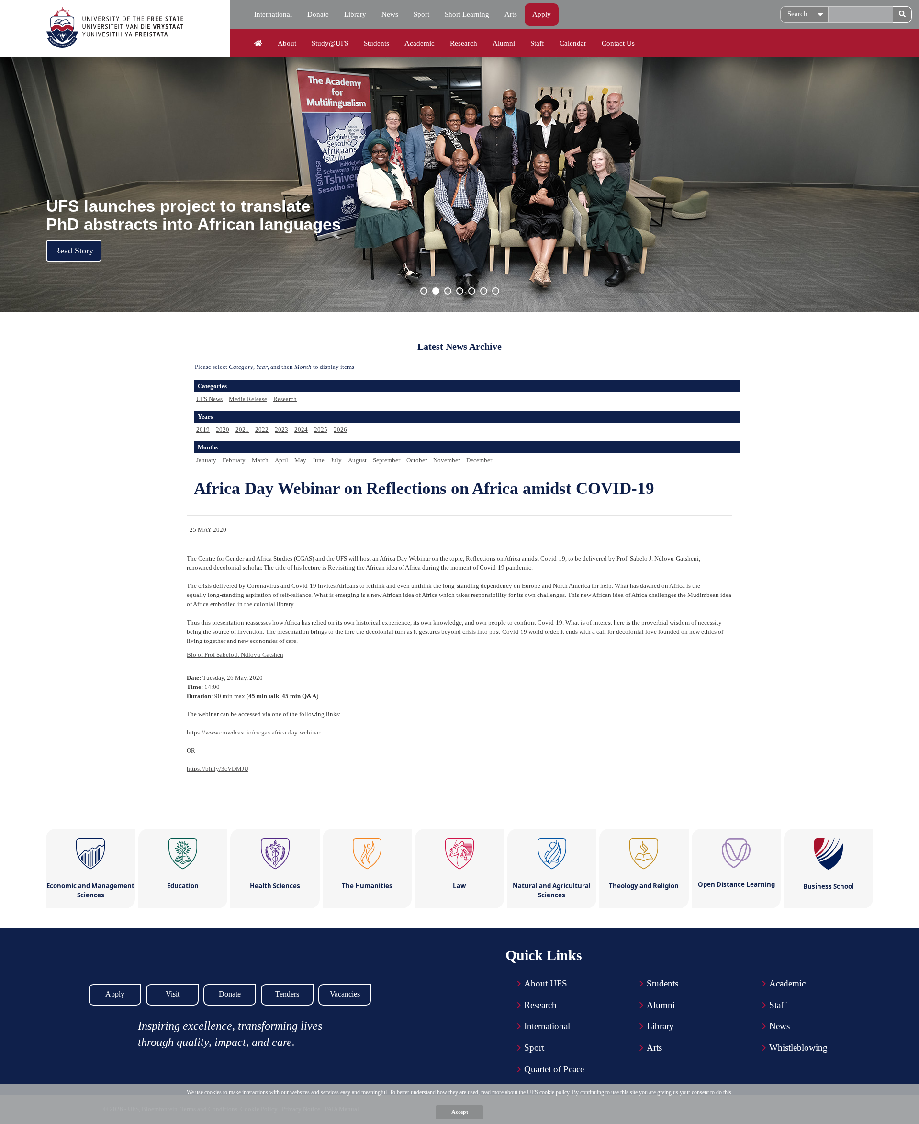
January (206, 460)
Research (463, 43)
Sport (421, 14)
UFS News (209, 398)
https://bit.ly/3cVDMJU (217, 768)
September (386, 460)
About (287, 43)
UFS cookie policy (548, 1092)
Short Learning (467, 14)
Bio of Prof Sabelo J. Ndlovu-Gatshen (235, 654)
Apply (541, 14)
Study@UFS (330, 43)
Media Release (248, 398)
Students (376, 43)
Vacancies (345, 994)
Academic (419, 43)
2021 (242, 429)
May (300, 460)
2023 (281, 429)
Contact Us (618, 43)
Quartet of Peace (554, 1069)
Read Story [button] (74, 250)
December (479, 460)
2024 (301, 429)
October (416, 460)
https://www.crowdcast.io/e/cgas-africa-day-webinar (253, 732)
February (234, 460)
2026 (340, 429)
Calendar (573, 43)
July (336, 460)
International (273, 14)
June (319, 460)
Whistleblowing (798, 1048)
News (389, 14)
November (446, 460)
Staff (537, 43)
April (281, 460)
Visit (172, 994)
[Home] (258, 43)
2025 (320, 429)
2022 (262, 429)
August (357, 460)
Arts (510, 14)
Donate (318, 14)
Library (355, 14)
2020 (222, 429)
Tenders (287, 994)
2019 (203, 429)
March (260, 460)
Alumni (504, 43)
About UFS (545, 983)
